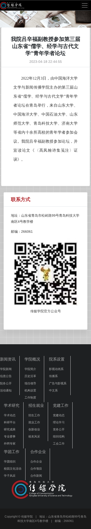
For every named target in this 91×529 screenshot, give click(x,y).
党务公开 (59, 429)
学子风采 (10, 475)
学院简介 (30, 369)
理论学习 (59, 422)
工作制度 (30, 397)
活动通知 (6, 390)
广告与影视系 (57, 383)
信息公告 (6, 376)
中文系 (53, 390)
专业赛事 (10, 436)
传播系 (53, 376)
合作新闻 (36, 475)
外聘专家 (10, 443)
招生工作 (34, 415)
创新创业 (34, 429)
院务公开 (6, 383)
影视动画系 (56, 369)
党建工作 (60, 405)
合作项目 (36, 468)
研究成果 (10, 429)
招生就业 (36, 405)
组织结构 (59, 436)
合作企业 (38, 452)
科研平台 (10, 422)
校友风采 (34, 436)
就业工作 (34, 422)
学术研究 (11, 405)
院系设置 (57, 359)
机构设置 (30, 390)
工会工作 (59, 443)
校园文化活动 (12, 468)
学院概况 (32, 359)
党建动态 (59, 415)
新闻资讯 (8, 359)
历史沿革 (30, 376)
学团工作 (11, 452)
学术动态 (10, 415)
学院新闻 (6, 369)
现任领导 (30, 383)
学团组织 (10, 461)
